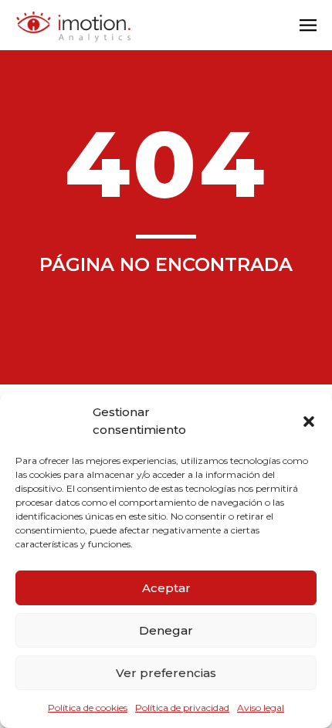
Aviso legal (260, 707)
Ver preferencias (166, 672)
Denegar (166, 630)
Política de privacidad (182, 707)
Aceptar (166, 588)
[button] (309, 421)
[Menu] (308, 27)
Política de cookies (87, 707)
